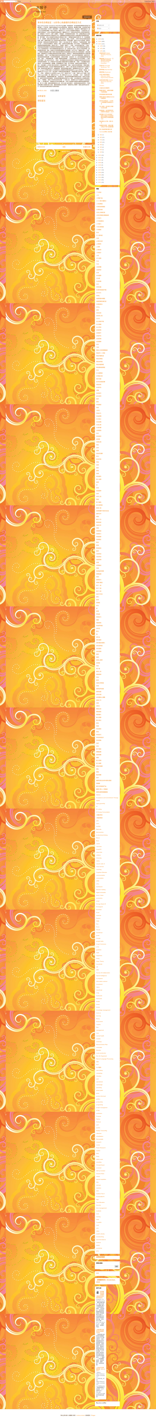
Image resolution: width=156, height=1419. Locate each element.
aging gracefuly (100, 803)
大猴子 (41, 8)
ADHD (98, 800)
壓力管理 (98, 760)
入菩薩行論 (99, 198)
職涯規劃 (98, 775)
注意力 (98, 410)
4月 (101, 144)
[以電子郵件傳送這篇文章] (51, 90)
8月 (101, 137)
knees (98, 1004)
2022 (99, 157)
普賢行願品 (99, 582)
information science (101, 981)
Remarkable (99, 1139)
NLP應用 (98, 1067)
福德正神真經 (100, 683)
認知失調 (98, 694)
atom (97, 823)
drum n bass (99, 895)
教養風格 (98, 548)
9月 (101, 135)
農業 (97, 654)
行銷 (97, 347)
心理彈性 (98, 244)
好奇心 (98, 307)
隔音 (97, 666)
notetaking (99, 1073)
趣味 (97, 723)
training (98, 1216)
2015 (99, 175)
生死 (97, 284)
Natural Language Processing (104, 1059)
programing (99, 1104)
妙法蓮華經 (99, 373)
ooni (97, 1079)
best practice (100, 832)
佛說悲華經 (99, 358)
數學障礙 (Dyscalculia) (105, 69)
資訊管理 (98, 651)
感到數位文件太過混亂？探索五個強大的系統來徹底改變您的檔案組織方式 (106, 117)
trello (97, 1219)
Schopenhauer (100, 1165)
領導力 (98, 706)
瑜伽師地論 (99, 625)
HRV (97, 970)
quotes (98, 1127)
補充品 (98, 637)
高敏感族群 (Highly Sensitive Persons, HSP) (105, 54)
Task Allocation (100, 1202)
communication (100, 875)
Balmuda (98, 829)
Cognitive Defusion (101, 872)
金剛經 (98, 439)
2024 (99, 44)
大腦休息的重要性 (104, 88)
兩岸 (97, 399)
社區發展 (98, 422)
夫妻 (97, 238)
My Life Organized (101, 1056)
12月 (101, 46)
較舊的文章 (86, 147)
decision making (100, 889)
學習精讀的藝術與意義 (105, 94)
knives (98, 1007)
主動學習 (98, 270)
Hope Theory (100, 961)
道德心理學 (99, 660)
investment (99, 984)
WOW (98, 1245)
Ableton (98, 795)
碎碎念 (98, 628)
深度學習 (98, 556)
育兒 (97, 433)
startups (98, 1185)
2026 (99, 39)
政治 (97, 456)
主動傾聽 (98, 267)
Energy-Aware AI (101, 904)
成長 (97, 310)
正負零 (98, 278)
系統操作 (98, 393)
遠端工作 (98, 700)
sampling (98, 1162)
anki (97, 820)
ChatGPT (99, 849)
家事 (97, 488)
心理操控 (98, 249)
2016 (99, 172)
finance (98, 918)
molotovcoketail (80, 1415)
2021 (99, 160)
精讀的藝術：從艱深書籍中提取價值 (106, 91)
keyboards (99, 995)
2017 (99, 170)
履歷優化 (98, 714)
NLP (97, 1064)
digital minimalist (101, 892)
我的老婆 (98, 379)
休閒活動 (98, 287)
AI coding (99, 809)
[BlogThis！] (53, 90)
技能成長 (98, 384)
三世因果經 (99, 203)
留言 (99, 28)
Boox (97, 840)
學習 (97, 731)
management (100, 1030)
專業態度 (98, 522)
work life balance (101, 1239)
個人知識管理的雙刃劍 (105, 129)
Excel (97, 912)
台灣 (97, 272)
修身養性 (98, 476)
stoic (97, 1191)
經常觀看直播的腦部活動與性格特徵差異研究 (100, 1294)
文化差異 (98, 258)
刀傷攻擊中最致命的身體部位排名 (100, 1331)
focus (97, 927)
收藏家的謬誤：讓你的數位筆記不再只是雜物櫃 (106, 126)
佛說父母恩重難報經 (102, 350)
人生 (97, 195)
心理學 (98, 247)
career (98, 843)
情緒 (97, 528)
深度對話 (98, 554)
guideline (98, 949)
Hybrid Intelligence (101, 975)
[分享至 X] (55, 90)
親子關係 (98, 749)
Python (98, 1119)
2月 (101, 149)
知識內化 (98, 413)
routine (98, 1150)
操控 (97, 743)
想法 (97, 605)
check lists (99, 852)
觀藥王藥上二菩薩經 (102, 789)
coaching (98, 869)
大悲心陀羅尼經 (100, 212)
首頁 (64, 147)
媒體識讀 (98, 574)
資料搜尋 (98, 640)
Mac (97, 1027)
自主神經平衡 (100, 321)
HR (97, 967)
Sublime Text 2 (100, 1193)
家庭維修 (98, 490)
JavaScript (99, 990)
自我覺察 (98, 341)
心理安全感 (99, 241)
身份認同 (98, 396)
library (98, 1018)
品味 (97, 447)
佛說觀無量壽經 (100, 367)
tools (97, 1214)
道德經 (98, 663)
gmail (97, 935)
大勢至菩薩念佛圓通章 (102, 215)
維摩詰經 (98, 691)
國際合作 (98, 513)
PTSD (98, 1110)
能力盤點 (98, 502)
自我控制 (98, 330)
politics (98, 1099)
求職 (97, 390)
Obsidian (98, 1076)
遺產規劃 (98, 754)
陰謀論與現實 (100, 571)
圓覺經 (98, 602)
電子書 (98, 668)
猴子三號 (98, 591)
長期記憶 (98, 442)
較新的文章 (41, 147)
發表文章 (101, 25)
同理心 (98, 295)
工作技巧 (98, 218)
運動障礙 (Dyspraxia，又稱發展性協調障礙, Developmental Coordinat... (106, 61)
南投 (97, 445)
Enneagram (99, 906)
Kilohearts (99, 998)
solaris (98, 1176)
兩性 (97, 401)
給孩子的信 (99, 594)
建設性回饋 (99, 453)
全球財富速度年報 (101, 290)
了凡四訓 (98, 192)
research (98, 1142)
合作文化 (98, 292)
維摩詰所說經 (100, 688)
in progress (99, 978)
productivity (99, 1102)
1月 (101, 152)
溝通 (97, 620)
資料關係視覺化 (100, 642)
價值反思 (98, 709)
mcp (97, 1033)
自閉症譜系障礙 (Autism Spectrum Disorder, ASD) (106, 81)
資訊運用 (98, 648)
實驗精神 (98, 674)
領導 (97, 703)
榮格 (97, 677)
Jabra (97, 987)
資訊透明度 (99, 645)
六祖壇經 (98, 229)
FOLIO (98, 929)
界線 (97, 462)
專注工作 (98, 519)
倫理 (97, 482)
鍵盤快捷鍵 (99, 766)
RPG (97, 1153)
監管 (97, 680)
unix (97, 1228)
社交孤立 (98, 419)
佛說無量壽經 (100, 364)
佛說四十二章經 (100, 353)
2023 (99, 155)
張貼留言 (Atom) (66, 151)
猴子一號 (98, 585)
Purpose (98, 1116)
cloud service (100, 866)
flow (97, 924)
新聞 (97, 611)
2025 (99, 41)
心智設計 (98, 252)
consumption (100, 878)
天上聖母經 (99, 235)
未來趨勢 (98, 275)
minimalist (99, 1047)
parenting (99, 1087)
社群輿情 (98, 430)
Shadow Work (100, 1173)
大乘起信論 (99, 209)
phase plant (99, 1090)
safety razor (99, 1159)
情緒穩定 (98, 539)
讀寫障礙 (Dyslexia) (104, 72)
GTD (97, 947)
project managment (101, 1107)
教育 (97, 542)
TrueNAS (98, 1222)
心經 (97, 255)
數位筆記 (98, 720)
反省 (97, 232)
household (99, 964)
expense (98, 915)
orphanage (99, 1084)
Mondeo (98, 1050)
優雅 (97, 757)
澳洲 (97, 746)
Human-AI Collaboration (103, 972)
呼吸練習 (98, 404)
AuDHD (98, 826)
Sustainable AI (100, 1196)
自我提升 (98, 333)
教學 (97, 551)
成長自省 (98, 313)
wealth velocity (100, 1234)
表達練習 (98, 436)
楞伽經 (98, 614)
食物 (97, 470)
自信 (97, 344)
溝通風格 (98, 622)
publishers (99, 1113)
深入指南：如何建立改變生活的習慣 (106, 107)
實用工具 (98, 671)
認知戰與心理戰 (100, 697)
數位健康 (98, 717)
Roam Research (101, 1147)
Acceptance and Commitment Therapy (107, 797)
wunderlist (99, 1248)
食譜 (97, 473)
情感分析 (98, 525)
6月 (101, 142)
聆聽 (97, 568)
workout (98, 1242)
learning (98, 1016)
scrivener (98, 1168)
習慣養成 (98, 565)
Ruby (97, 1156)
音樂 (97, 465)
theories (98, 1205)
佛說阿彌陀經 (100, 356)
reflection (98, 1133)
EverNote (99, 909)
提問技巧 (98, 579)
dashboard (99, 886)
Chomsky (99, 858)
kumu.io (98, 1013)
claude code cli (100, 863)
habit (97, 952)
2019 (99, 165)
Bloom (98, 838)
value (97, 1231)
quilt (97, 1125)
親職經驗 (98, 751)
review (98, 1145)
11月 (101, 48)
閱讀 (97, 726)
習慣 (97, 562)
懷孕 (97, 777)
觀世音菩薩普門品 (101, 786)
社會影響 (98, 427)
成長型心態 (99, 315)
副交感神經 (99, 505)
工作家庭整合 (100, 221)
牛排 (97, 264)
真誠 (97, 499)
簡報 (97, 772)
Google (98, 938)
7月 (101, 140)
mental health (100, 1036)
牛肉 (97, 261)
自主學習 (98, 327)
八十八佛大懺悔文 (101, 201)
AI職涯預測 (99, 818)
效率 (97, 493)
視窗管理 (98, 559)
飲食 (97, 599)
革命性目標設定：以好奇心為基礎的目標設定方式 (106, 102)
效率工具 (98, 496)
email (97, 901)
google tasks (99, 941)
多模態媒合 (99, 304)
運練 (97, 657)
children (98, 855)
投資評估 (98, 387)
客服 (97, 450)
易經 (97, 407)
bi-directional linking (102, 835)
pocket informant (101, 1096)
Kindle (98, 1001)
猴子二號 (98, 588)
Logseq (98, 1024)
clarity (98, 861)
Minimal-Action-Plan (102, 1044)
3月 (101, 147)
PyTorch (98, 1122)
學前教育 (98, 729)
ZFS (97, 1251)
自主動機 (98, 324)
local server (99, 1021)
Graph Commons (101, 944)
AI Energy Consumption (103, 812)
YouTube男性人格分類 (105, 131)
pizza (97, 1093)
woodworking (100, 1236)
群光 (97, 631)
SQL (97, 1182)
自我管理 (98, 338)
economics (99, 898)
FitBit (97, 921)
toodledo (98, 1211)
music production (101, 1053)
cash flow (99, 846)
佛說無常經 (99, 361)
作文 (97, 370)
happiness (99, 955)
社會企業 (98, 424)
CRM (97, 881)
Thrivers (101, 85)
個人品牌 (98, 479)
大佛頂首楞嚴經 (100, 206)
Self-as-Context (100, 1170)
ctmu (97, 884)
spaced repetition (101, 1179)
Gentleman (99, 932)
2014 (99, 177)
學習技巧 (98, 734)
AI (96, 806)
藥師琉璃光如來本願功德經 (103, 780)
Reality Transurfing (101, 1130)
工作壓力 (98, 224)
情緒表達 (98, 531)
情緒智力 (98, 533)
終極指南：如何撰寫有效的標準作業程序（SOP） (107, 111)
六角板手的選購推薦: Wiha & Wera (100, 1369)
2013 (99, 180)
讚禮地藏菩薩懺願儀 (102, 792)
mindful (98, 1038)
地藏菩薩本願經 (100, 298)
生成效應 (98, 281)
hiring (97, 958)
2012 (99, 182)
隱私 (97, 769)
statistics (98, 1188)
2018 (99, 167)
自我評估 (98, 335)
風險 (97, 468)
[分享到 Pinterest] (58, 90)
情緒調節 (98, 536)
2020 (99, 162)
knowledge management (103, 1010)
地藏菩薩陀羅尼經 (101, 301)
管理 (97, 686)
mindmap (99, 1041)
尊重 (97, 577)
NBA (97, 1061)
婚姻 (97, 516)
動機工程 (98, 508)
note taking (99, 1070)
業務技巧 (98, 617)
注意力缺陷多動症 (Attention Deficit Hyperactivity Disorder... (106, 76)
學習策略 (98, 740)
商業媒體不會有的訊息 (102, 511)
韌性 (97, 597)
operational (99, 1082)
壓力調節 (98, 763)
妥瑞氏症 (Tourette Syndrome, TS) (104, 66)
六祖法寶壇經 (100, 226)
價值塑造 (98, 711)
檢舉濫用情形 (100, 1257)
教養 (97, 545)
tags (97, 1199)
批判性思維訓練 (100, 381)
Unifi (97, 1225)
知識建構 (98, 416)
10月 (101, 51)
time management (101, 1208)
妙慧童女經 (99, 376)
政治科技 (98, 459)
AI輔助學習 (99, 815)
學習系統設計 (100, 737)
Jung (97, 993)
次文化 (98, 318)
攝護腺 (98, 783)
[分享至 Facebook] (56, 90)
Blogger (93, 1415)
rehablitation (99, 1136)
